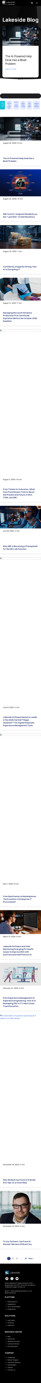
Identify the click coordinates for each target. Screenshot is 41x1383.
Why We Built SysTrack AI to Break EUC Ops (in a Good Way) (19, 1181)
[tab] (18, 79)
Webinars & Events (14, 1341)
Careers (10, 1367)
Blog (9, 1336)
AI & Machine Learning (9, 105)
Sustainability (12, 1365)
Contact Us (21, 1287)
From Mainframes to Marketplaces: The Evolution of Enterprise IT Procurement (20, 899)
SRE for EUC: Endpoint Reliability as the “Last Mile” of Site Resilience (20, 215)
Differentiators (12, 1302)
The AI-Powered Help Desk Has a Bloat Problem (18, 60)
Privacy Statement (11, 1283)
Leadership (11, 1357)
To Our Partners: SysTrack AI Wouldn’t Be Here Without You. (17, 1243)
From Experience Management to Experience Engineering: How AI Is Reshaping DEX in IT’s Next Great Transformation (19, 1002)
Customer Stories (13, 1344)
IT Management (29, 104)
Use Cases (11, 1320)
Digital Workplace (16, 104)
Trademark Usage (11, 1287)
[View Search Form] (32, 3)
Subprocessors (23, 1283)
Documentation (13, 1346)
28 (26, 1258)
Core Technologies (14, 1307)
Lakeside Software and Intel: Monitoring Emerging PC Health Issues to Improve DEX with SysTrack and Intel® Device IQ (18, 950)
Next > (31, 1258)
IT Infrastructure (23, 104)
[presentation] (20, 36)
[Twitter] (11, 1278)
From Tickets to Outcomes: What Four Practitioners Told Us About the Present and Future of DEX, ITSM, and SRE (19, 493)
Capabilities (11, 1304)
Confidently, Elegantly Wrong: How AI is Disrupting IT (20, 268)
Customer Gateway (14, 1362)
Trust (30, 1283)
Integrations (12, 1309)
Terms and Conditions (27, 1285)
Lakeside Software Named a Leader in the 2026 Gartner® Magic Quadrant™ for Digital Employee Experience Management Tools (20, 721)
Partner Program (13, 1360)
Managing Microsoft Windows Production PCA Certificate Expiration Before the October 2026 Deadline (20, 316)
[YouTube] (17, 1278)
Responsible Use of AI (12, 1285)
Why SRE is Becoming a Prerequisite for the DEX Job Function (20, 547)
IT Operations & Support (36, 105)
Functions (11, 1323)
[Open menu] (37, 2)
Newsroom (11, 1339)
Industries (11, 1325)
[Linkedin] (6, 1278)
